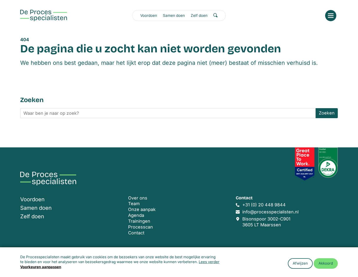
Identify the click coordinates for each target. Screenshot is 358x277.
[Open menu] (331, 15)
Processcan (140, 226)
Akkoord (326, 263)
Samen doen (174, 15)
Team (134, 203)
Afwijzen (300, 263)
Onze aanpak (142, 209)
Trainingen (139, 221)
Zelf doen (199, 15)
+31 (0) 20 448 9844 (264, 204)
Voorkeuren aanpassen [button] (40, 267)
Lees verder (209, 261)
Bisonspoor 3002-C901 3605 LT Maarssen (266, 221)
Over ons (137, 198)
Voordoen (148, 15)
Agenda (136, 215)
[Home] (43, 15)
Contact (136, 232)
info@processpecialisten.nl (270, 211)
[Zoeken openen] (215, 15)
